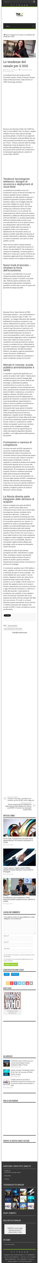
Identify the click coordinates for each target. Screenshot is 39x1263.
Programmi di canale (16, 35)
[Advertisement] (19, 105)
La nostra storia (9, 1244)
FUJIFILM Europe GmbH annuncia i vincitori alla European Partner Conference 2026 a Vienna (22, 1063)
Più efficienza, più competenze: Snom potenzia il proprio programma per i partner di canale (19, 899)
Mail (30, 1261)
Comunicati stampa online (12, 1172)
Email (5, 942)
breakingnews (12, 625)
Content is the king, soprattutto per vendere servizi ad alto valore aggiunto (21, 798)
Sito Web (7, 948)
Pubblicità (7, 1171)
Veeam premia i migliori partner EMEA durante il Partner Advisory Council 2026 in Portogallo (18, 870)
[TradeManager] (19, 16)
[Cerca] (34, 1)
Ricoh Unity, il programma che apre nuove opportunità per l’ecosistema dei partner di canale (18, 840)
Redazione (15, 69)
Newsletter (7, 1176)
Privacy (6, 1179)
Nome (5, 936)
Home (7, 35)
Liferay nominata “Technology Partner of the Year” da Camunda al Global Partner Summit (22, 1072)
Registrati (15, 974)
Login (6, 974)
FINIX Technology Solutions (13, 628)
